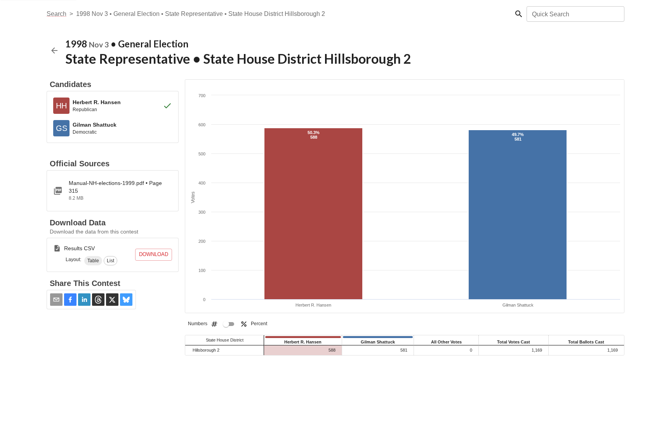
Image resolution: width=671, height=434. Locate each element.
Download (153, 254)
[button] (93, 260)
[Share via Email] (56, 299)
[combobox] (575, 14)
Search (56, 13)
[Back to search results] (54, 50)
